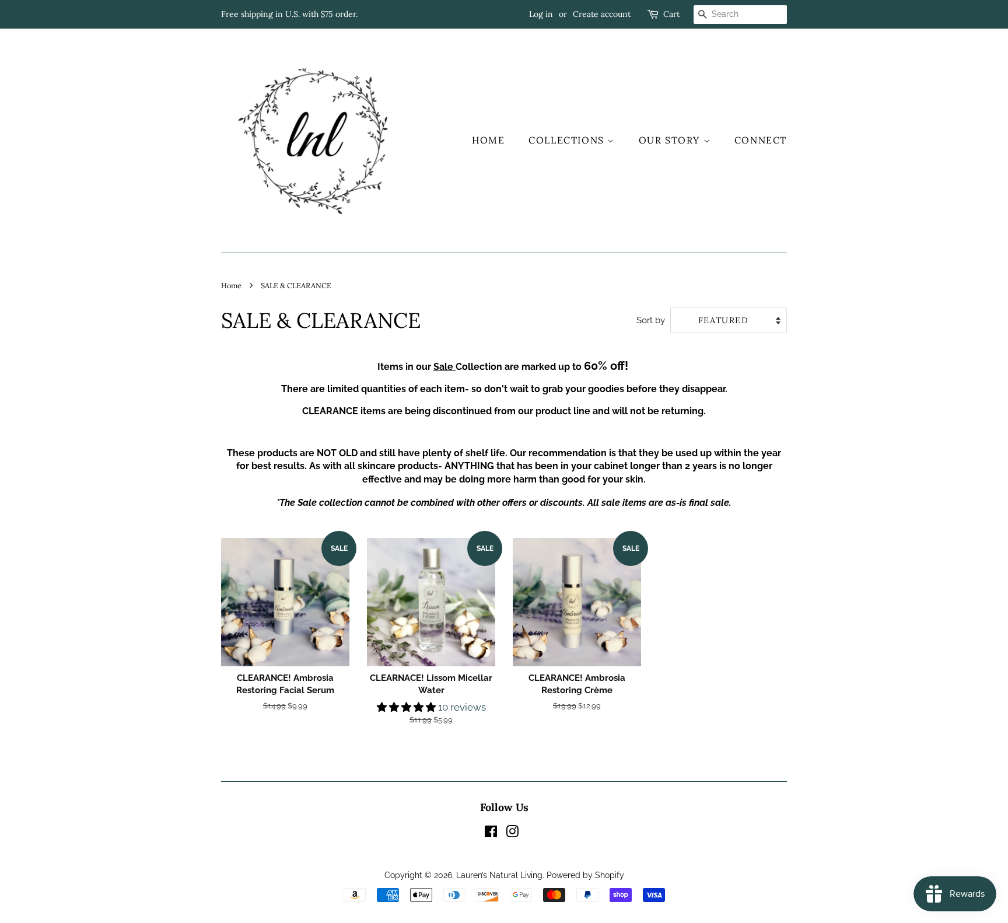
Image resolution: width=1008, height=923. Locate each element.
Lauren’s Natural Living (499, 875)
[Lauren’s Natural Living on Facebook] (491, 833)
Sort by (650, 320)
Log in (541, 14)
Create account (602, 14)
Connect (760, 140)
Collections (567, 140)
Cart (671, 14)
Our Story (671, 140)
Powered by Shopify (585, 875)
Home (488, 140)
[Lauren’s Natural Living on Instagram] (512, 833)
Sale (444, 366)
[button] (407, 707)
